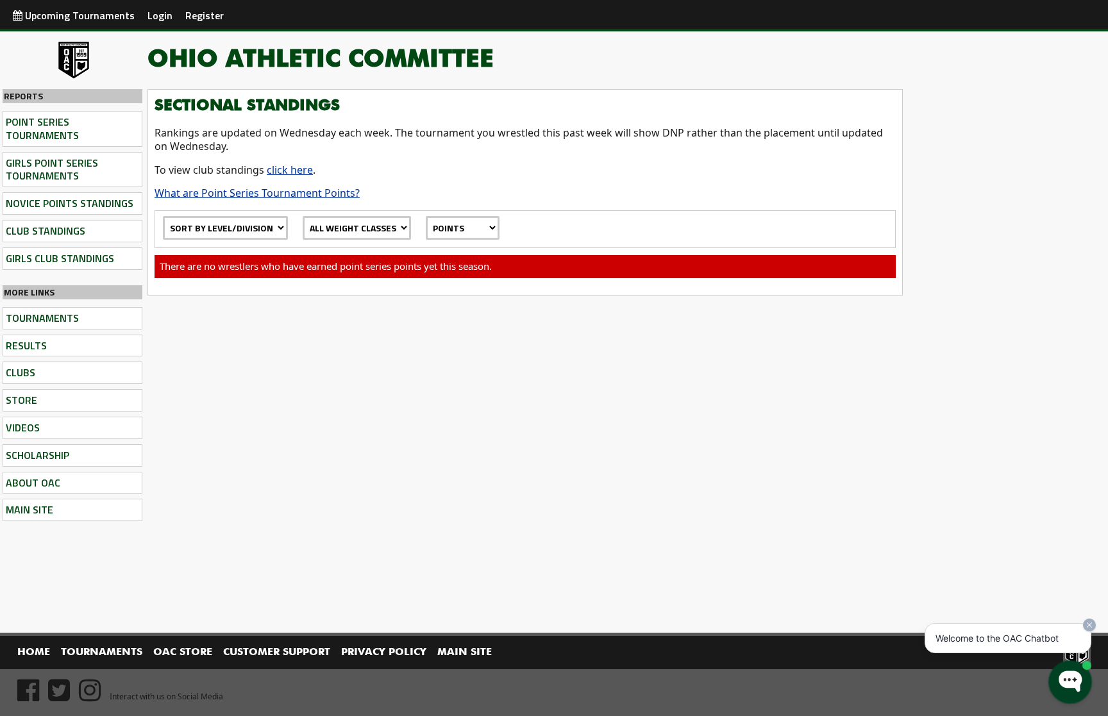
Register (204, 15)
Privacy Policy (383, 652)
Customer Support (276, 652)
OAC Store (182, 652)
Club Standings (45, 230)
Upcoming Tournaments (78, 15)
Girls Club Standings (60, 258)
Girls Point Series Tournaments (52, 169)
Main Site (29, 509)
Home (33, 652)
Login (159, 15)
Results (26, 345)
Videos (23, 427)
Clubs (20, 372)
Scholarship (37, 455)
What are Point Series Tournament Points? (257, 193)
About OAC (33, 482)
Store (21, 400)
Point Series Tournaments (42, 128)
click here (290, 170)
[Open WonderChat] (1070, 682)
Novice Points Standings (69, 203)
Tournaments (42, 318)
